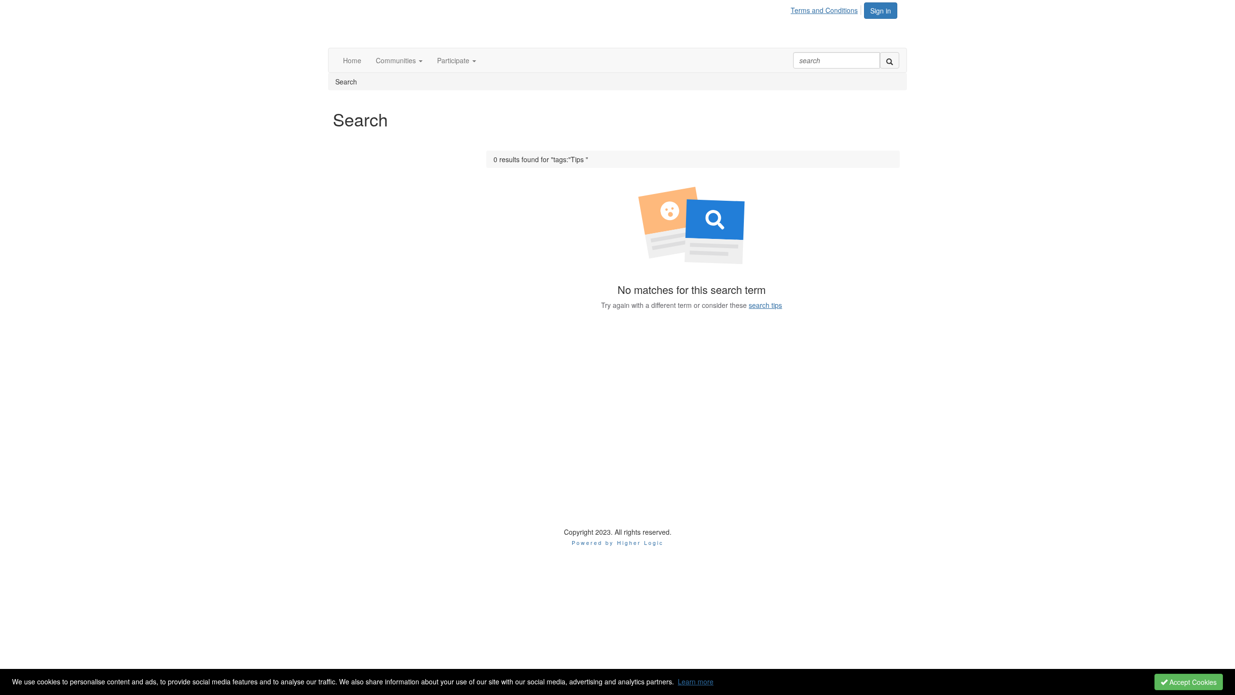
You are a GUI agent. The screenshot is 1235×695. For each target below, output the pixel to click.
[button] (399, 60)
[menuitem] (827, 8)
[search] (889, 60)
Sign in (880, 10)
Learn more (696, 681)
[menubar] (827, 8)
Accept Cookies (1192, 682)
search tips (765, 305)
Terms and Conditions (824, 10)
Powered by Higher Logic (618, 542)
